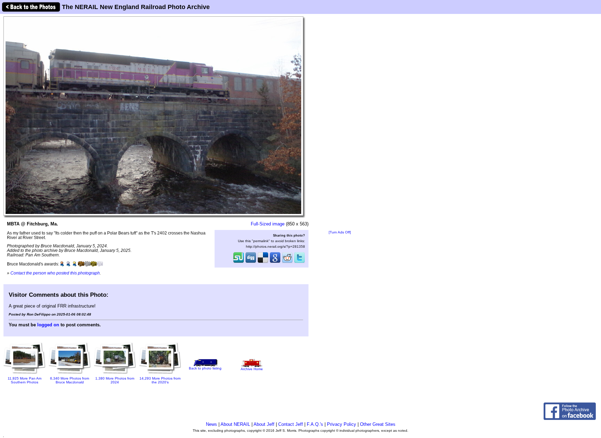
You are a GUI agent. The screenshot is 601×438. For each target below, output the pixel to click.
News (211, 424)
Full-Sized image (268, 223)
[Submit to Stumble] (238, 262)
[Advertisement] (340, 122)
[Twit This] (299, 262)
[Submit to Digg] (250, 262)
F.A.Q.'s (315, 424)
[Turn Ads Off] (340, 232)
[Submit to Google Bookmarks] (275, 262)
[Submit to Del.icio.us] (263, 262)
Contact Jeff (290, 424)
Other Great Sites (377, 424)
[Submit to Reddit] (287, 262)
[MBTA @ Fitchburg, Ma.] (153, 116)
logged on (48, 324)
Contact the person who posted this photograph (55, 273)
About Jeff (264, 424)
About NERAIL (235, 424)
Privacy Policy (341, 424)
